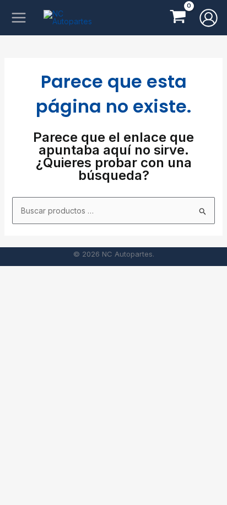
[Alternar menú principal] (18, 18)
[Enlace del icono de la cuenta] (208, 18)
